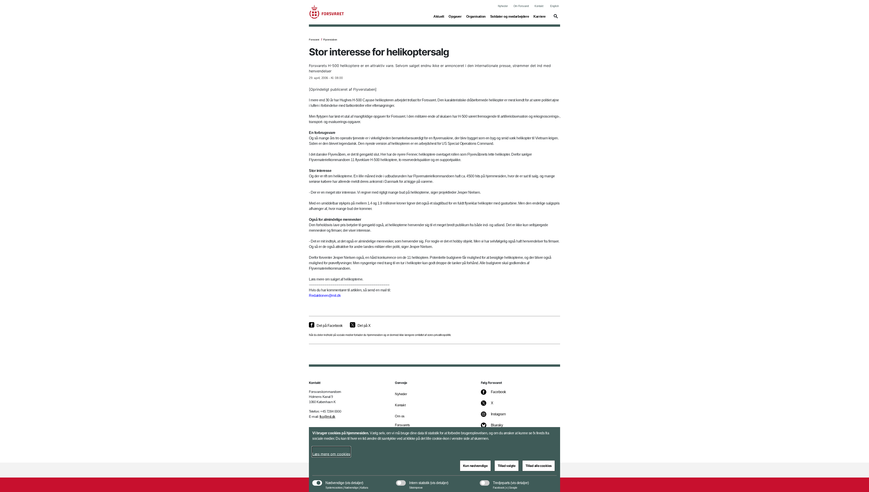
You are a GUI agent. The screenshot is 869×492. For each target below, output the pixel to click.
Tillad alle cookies (538, 466)
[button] (555, 18)
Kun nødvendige (475, 466)
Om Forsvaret (521, 6)
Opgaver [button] (455, 16)
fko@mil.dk (327, 416)
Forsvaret (314, 39)
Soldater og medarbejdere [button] (509, 16)
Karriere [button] (539, 16)
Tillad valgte (507, 466)
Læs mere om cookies (331, 454)
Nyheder (503, 6)
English (554, 6)
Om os (400, 416)
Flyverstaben (330, 39)
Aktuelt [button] (438, 16)
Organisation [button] (476, 16)
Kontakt (539, 6)
